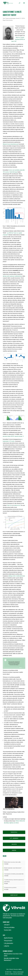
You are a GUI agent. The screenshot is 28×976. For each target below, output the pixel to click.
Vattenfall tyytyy (13, 172)
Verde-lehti (7, 930)
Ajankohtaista (8, 938)
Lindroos (17, 505)
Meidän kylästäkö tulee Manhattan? (12, 868)
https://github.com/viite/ (12, 823)
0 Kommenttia (9, 20)
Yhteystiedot (8, 941)
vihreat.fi (6, 925)
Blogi (4, 20)
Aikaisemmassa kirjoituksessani (11, 144)
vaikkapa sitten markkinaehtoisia (16, 576)
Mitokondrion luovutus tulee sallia (12, 862)
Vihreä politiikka (9, 927)
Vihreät (11, 969)
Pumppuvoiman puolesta (10, 887)
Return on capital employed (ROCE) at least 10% (18, 39)
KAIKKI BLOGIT (14, 895)
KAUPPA (14, 850)
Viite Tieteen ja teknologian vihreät (11, 18)
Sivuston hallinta (18, 969)
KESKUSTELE (14, 832)
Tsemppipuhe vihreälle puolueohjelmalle (14, 874)
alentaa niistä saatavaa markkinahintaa (12, 276)
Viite (7, 969)
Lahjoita (6, 946)
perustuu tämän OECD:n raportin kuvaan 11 (13, 436)
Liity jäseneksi (8, 943)
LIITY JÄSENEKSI (14, 838)
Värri (9, 505)
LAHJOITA (14, 844)
